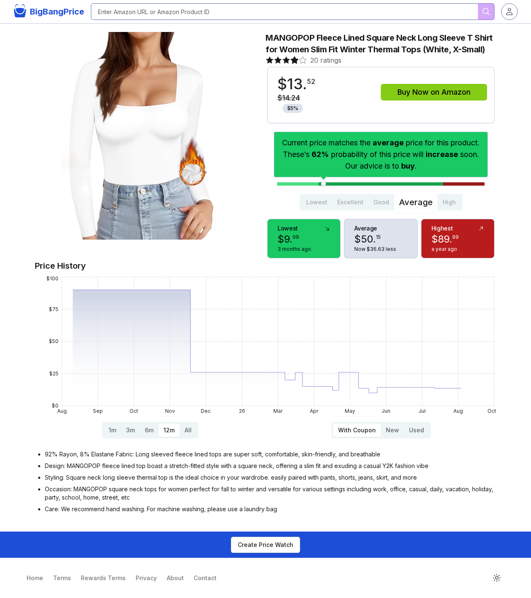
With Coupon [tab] (357, 430)
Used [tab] (416, 430)
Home (35, 577)
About (175, 577)
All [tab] (188, 430)
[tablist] (381, 202)
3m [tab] (130, 430)
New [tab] (392, 430)
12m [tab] (169, 430)
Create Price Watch (265, 544)
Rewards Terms (103, 577)
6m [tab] (149, 430)
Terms (62, 577)
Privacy (146, 577)
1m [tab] (112, 430)
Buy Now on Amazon (433, 92)
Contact (205, 577)
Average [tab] (416, 202)
